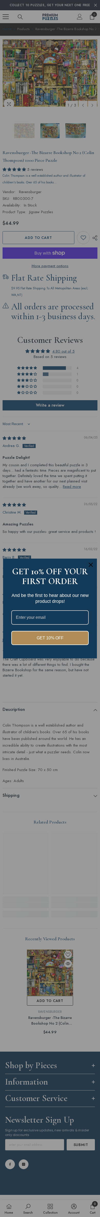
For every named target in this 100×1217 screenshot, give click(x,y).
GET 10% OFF (50, 638)
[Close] (91, 565)
